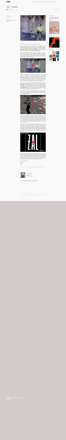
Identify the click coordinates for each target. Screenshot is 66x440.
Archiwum (41, 1)
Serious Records (37, 50)
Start (33, 1)
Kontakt (54, 1)
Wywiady (38, 1)
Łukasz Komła (22, 84)
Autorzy (44, 1)
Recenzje (35, 1)
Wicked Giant (27, 115)
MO (31, 90)
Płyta (21, 164)
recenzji (29, 84)
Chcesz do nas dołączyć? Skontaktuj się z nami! (54, 18)
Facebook (51, 1)
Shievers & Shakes (24, 87)
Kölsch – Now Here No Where (15, 398)
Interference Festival (23, 49)
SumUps (48, 1)
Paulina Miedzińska (10, 9)
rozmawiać (35, 48)
